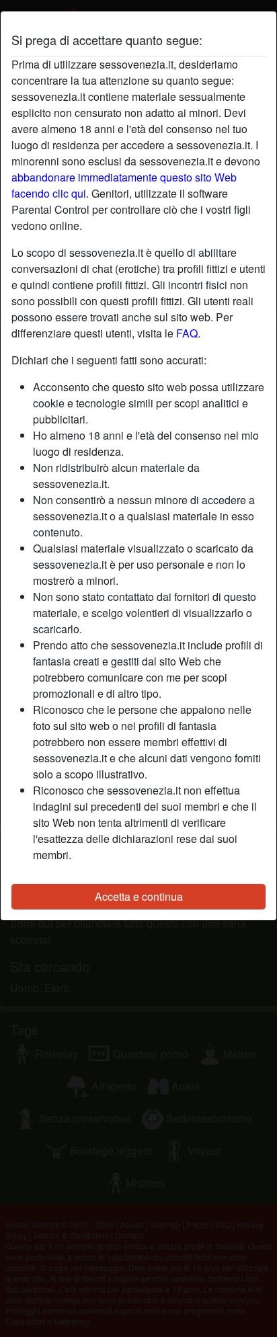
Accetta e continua (139, 896)
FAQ (187, 333)
